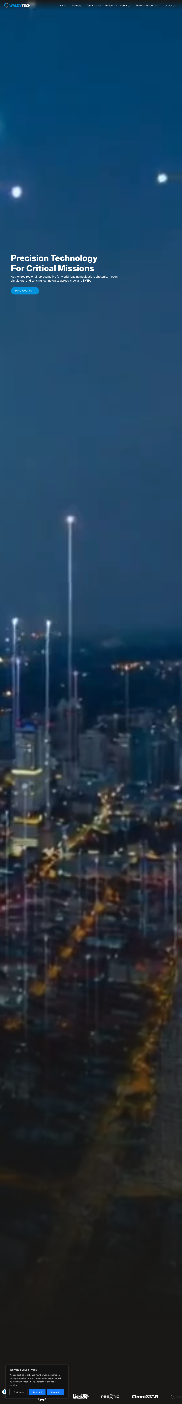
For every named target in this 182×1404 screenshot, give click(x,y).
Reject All (37, 1392)
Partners (76, 5)
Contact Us (169, 5)
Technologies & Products (100, 5)
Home (63, 5)
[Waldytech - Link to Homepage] (17, 6)
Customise (19, 1392)
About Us (125, 5)
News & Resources (147, 5)
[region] (37, 1381)
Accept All (56, 1392)
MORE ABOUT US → (25, 291)
